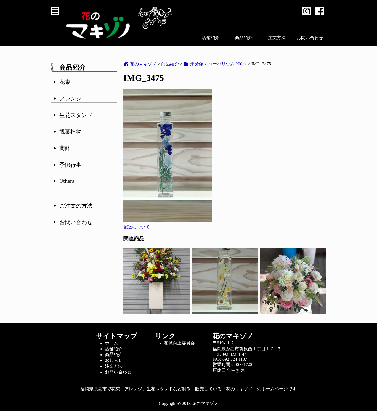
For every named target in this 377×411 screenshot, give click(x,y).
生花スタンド (75, 115)
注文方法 (277, 37)
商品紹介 (244, 37)
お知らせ (114, 360)
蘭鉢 (64, 148)
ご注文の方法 (75, 206)
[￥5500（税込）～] (293, 311)
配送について (136, 226)
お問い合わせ (310, 37)
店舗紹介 (210, 37)
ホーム (111, 343)
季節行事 (70, 165)
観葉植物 (70, 132)
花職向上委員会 (179, 343)
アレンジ (70, 99)
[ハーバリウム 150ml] (225, 311)
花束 (64, 82)
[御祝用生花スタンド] (156, 311)
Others (66, 181)
